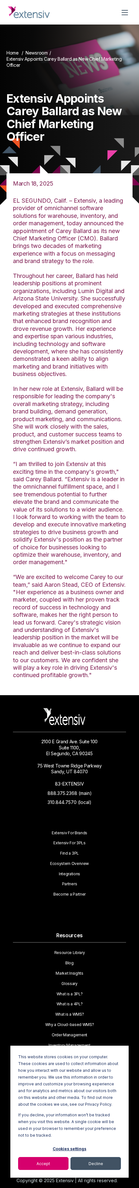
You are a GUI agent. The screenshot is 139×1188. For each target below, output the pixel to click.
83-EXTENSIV (69, 784)
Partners (69, 884)
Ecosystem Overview (69, 863)
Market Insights (69, 973)
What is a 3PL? (70, 994)
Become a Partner (69, 894)
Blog (69, 963)
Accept (43, 1163)
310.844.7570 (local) (69, 802)
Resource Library (69, 952)
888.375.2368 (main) (70, 793)
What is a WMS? (69, 1014)
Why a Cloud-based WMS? (69, 1024)
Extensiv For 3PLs (69, 843)
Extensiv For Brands (69, 833)
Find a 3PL (69, 853)
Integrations (69, 874)
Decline (96, 1163)
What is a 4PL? (70, 1004)
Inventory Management (69, 1045)
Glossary (69, 983)
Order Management (69, 1035)
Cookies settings (69, 1148)
